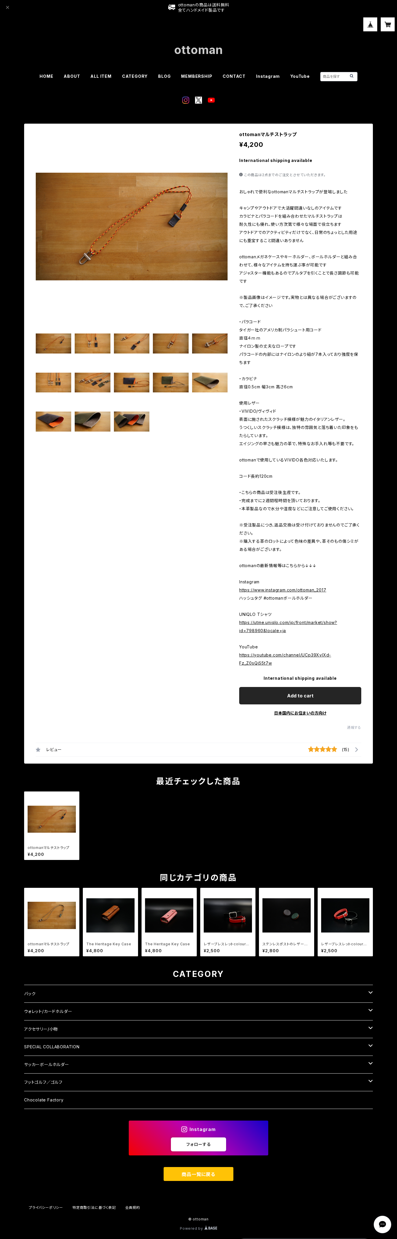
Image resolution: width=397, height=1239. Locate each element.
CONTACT (234, 76)
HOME (46, 76)
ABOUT (72, 76)
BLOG (164, 76)
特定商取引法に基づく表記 (94, 1207)
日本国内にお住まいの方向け (300, 712)
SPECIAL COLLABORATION (52, 1046)
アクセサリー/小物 (41, 1029)
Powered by (192, 1228)
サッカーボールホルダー (46, 1064)
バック (29, 993)
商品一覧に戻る (198, 1174)
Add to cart (300, 696)
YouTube (300, 76)
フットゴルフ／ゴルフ (43, 1082)
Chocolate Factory (44, 1099)
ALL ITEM (100, 76)
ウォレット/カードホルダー (48, 1011)
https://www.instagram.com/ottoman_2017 (282, 589)
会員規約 (132, 1207)
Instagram (268, 76)
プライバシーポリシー (46, 1207)
